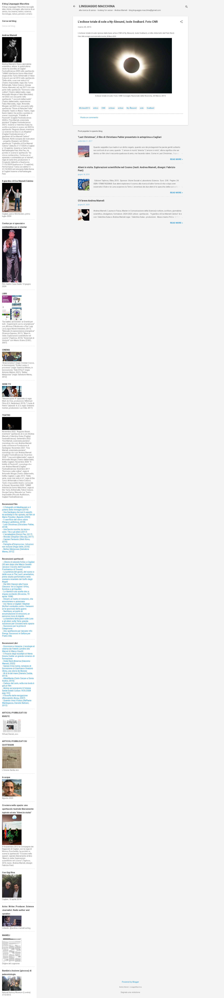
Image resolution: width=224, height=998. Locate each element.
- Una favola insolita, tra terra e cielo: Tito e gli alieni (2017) (16, 530)
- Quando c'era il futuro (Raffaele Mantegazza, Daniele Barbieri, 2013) (16, 703)
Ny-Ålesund (131, 108)
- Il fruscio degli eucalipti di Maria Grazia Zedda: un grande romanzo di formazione (18, 656)
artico (95, 108)
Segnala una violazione (130, 992)
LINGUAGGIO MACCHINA (97, 6)
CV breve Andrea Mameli (91, 200)
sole (142, 108)
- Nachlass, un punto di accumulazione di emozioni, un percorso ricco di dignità (16, 613)
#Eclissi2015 (84, 108)
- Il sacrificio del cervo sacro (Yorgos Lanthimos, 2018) (15, 520)
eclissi (120, 108)
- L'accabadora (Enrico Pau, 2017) (17, 534)
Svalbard (150, 108)
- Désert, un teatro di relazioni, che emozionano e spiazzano (17, 600)
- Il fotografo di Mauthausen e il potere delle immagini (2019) (16, 508)
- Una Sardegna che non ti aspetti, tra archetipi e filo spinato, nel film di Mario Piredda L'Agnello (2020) (18, 514)
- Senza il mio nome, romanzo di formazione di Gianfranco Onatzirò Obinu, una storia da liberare (17, 668)
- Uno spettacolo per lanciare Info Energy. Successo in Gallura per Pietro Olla (17, 633)
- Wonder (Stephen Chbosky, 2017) (18, 537)
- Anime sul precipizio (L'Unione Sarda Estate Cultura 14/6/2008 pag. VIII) (16, 690)
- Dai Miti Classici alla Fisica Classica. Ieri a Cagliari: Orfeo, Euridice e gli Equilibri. (15, 586)
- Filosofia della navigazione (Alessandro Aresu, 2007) (15, 696)
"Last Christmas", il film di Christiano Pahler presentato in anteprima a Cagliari (120, 137)
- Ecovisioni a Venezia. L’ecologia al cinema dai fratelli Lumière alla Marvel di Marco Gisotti (18, 648)
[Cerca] (186, 7)
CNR (103, 108)
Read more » (176, 159)
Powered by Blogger (130, 982)
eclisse (112, 108)
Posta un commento (89, 117)
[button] (181, 22)
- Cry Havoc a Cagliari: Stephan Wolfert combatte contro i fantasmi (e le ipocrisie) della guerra (18, 606)
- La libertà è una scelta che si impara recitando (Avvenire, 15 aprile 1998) (15, 594)
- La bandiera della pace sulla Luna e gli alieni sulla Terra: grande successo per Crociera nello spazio (18, 621)
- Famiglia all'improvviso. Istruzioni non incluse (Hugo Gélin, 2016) (18, 545)
